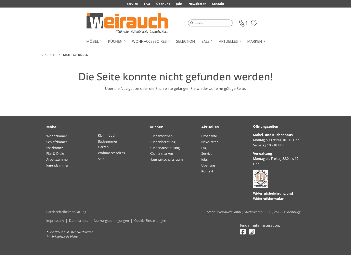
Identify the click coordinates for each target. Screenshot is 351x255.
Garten (103, 147)
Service (206, 153)
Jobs (204, 159)
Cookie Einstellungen (150, 220)
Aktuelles (210, 126)
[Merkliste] (254, 22)
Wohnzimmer (56, 136)
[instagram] (252, 231)
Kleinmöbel (106, 135)
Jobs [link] (179, 4)
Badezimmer (107, 141)
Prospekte (209, 136)
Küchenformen (161, 136)
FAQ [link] (147, 4)
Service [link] (132, 4)
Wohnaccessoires (111, 153)
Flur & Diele (55, 153)
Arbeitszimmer (57, 159)
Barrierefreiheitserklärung (66, 212)
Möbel (52, 126)
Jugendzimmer (57, 165)
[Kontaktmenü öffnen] (242, 23)
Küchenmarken (161, 153)
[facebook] (243, 231)
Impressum (55, 220)
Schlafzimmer (56, 142)
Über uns (208, 165)
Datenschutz (79, 220)
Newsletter (209, 142)
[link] (127, 23)
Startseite (49, 55)
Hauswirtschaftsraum (166, 159)
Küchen (157, 126)
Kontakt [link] (218, 4)
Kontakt (207, 171)
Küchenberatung (163, 142)
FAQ (204, 148)
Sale (101, 159)
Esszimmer (54, 148)
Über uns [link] (163, 4)
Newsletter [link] (197, 4)
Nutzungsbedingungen (111, 220)
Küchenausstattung (165, 148)
